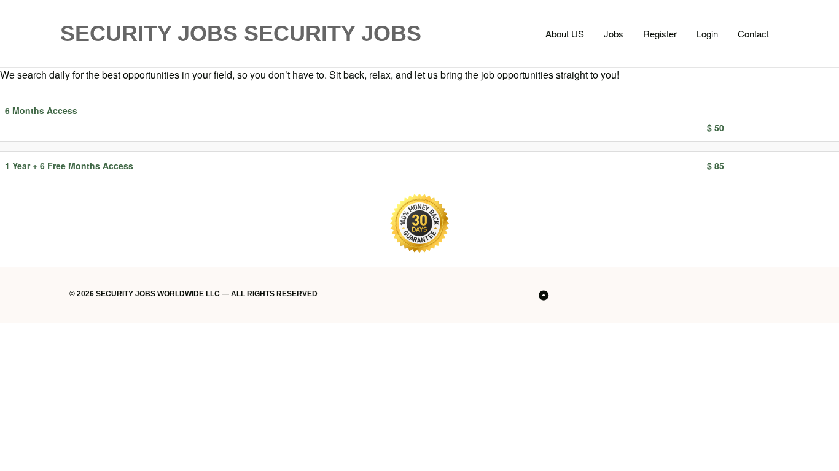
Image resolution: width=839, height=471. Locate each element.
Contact (753, 33)
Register (660, 33)
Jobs (613, 33)
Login (707, 33)
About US (564, 33)
